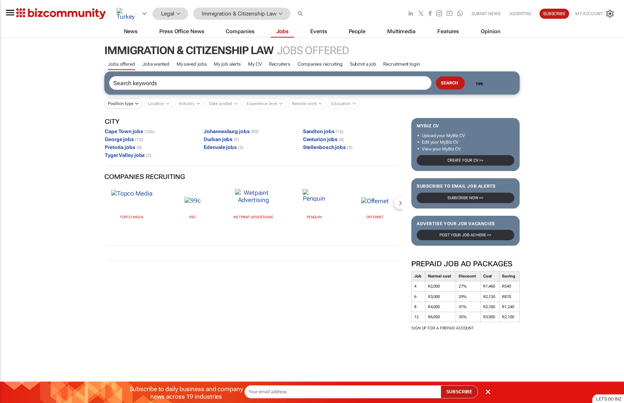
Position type (120, 103)
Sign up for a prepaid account (442, 328)
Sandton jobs (323, 131)
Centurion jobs (323, 139)
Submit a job (363, 64)
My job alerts (227, 64)
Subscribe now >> (465, 198)
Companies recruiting (320, 64)
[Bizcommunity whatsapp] (460, 14)
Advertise (521, 13)
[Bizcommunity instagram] (439, 14)
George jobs (124, 139)
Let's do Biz (608, 399)
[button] (301, 13)
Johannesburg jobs (231, 131)
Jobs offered (121, 64)
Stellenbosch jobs (327, 147)
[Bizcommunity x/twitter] (421, 14)
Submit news (486, 13)
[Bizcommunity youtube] (449, 14)
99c (192, 217)
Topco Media (131, 217)
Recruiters (279, 64)
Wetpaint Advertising (253, 217)
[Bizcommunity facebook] (430, 14)
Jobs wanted (155, 64)
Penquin (314, 217)
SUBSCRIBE (459, 391)
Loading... (13, 352)
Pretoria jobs (123, 147)
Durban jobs (221, 139)
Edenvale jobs (223, 147)
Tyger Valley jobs (128, 155)
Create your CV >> (465, 160)
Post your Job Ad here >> (465, 235)
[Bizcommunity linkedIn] (410, 14)
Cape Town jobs (130, 131)
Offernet (375, 217)
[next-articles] (400, 202)
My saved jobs (192, 64)
